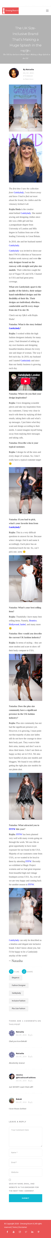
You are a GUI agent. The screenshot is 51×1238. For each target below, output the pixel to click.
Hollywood (14, 624)
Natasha (30, 69)
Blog (29, 50)
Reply (30, 1034)
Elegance (15, 977)
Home (22, 50)
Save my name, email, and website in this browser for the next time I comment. (24, 1187)
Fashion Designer (19, 985)
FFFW (12, 829)
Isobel (23, 624)
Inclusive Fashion (18, 1000)
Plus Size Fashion (18, 1008)
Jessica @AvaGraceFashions (26, 1076)
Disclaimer (23, 1227)
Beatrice (33, 620)
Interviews (29, 79)
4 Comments (28, 75)
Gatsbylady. (14, 245)
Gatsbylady (19, 192)
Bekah (19, 1099)
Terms (14, 1227)
